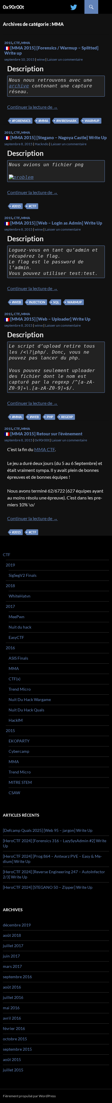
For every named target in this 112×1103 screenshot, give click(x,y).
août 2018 (12, 935)
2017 (10, 606)
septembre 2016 (17, 976)
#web (16, 302)
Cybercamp (19, 751)
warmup (92, 120)
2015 (8, 43)
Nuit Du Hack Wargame (30, 699)
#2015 (16, 206)
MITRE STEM (20, 782)
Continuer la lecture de (32, 107)
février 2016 (14, 1028)
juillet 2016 (13, 997)
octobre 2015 (15, 1038)
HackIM (16, 720)
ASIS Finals (18, 658)
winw (41, 59)
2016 (10, 647)
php (50, 417)
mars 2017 (12, 966)
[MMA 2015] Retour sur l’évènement (46, 433)
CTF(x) (14, 678)
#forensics (21, 120)
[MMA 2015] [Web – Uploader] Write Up (50, 318)
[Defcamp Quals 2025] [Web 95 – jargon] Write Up (47, 830)
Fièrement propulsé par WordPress (29, 1096)
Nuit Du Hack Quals (26, 709)
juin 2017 (11, 955)
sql (56, 302)
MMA (25, 43)
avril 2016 (12, 1018)
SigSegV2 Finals (22, 575)
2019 (10, 564)
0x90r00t (13, 7)
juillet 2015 (13, 1069)
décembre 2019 (17, 924)
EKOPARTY (19, 740)
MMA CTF (44, 449)
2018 (10, 585)
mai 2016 (11, 1007)
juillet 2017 (13, 945)
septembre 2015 (17, 1049)
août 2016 (12, 987)
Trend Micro (20, 689)
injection (37, 302)
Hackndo (42, 144)
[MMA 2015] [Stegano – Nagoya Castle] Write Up (58, 137)
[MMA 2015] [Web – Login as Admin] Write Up (56, 222)
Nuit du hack (20, 627)
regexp (67, 417)
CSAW (14, 792)
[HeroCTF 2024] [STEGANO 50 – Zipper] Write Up (47, 887)
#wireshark (66, 120)
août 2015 (12, 1059)
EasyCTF (16, 637)
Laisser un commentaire (65, 59)
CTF (17, 43)
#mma (43, 120)
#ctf (32, 206)
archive (19, 86)
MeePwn (16, 616)
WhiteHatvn (19, 595)
